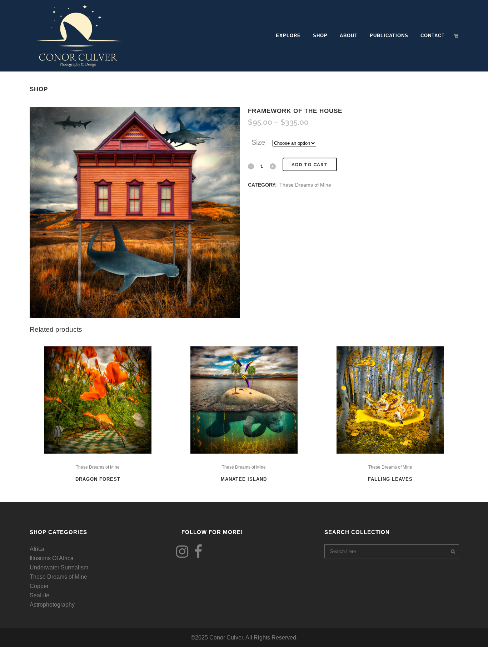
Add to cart (310, 164)
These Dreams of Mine (305, 185)
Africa (37, 549)
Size (258, 142)
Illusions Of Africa (52, 558)
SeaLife (39, 595)
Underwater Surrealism (59, 567)
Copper (39, 586)
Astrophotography (52, 605)
